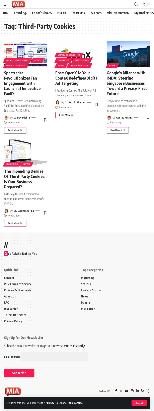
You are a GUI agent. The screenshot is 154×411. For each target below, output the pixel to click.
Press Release (15, 66)
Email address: (12, 356)
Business (63, 60)
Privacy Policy (54, 402)
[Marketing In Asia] (18, 4)
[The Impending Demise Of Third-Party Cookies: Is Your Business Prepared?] (25, 153)
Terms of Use (75, 402)
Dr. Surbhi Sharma (75, 102)
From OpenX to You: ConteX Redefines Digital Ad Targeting (76, 78)
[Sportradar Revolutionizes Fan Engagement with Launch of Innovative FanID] (25, 54)
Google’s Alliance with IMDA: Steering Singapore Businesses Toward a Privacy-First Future (127, 83)
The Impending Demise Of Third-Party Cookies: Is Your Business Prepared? (25, 179)
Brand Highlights (17, 60)
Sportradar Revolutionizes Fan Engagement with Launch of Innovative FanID (22, 83)
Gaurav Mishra (21, 117)
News (37, 60)
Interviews (82, 60)
